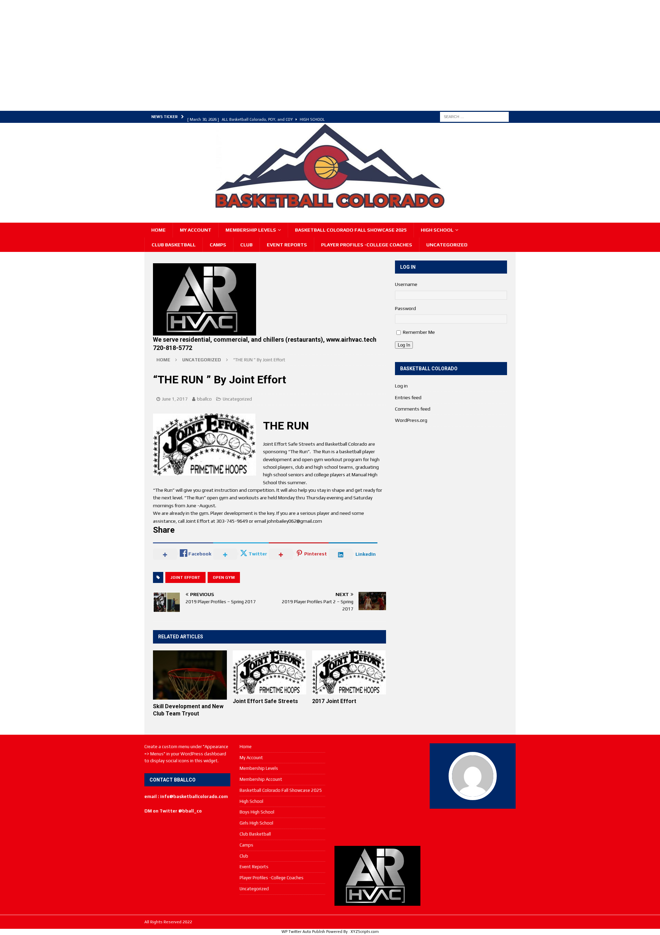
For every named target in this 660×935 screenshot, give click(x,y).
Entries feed (408, 397)
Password (405, 308)
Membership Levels (251, 230)
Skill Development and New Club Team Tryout (188, 710)
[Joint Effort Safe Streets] (270, 672)
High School (437, 230)
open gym (224, 577)
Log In (404, 345)
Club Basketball (174, 244)
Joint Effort (185, 577)
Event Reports (287, 244)
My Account (195, 230)
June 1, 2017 (175, 399)
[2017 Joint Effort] (349, 672)
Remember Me (419, 332)
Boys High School (257, 812)
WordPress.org (411, 420)
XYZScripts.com (365, 931)
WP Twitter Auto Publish (303, 931)
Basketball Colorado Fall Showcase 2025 (351, 230)
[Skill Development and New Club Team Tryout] (190, 675)
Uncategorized (447, 244)
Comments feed (412, 409)
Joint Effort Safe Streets (265, 701)
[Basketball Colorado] (330, 205)
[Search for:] (474, 116)
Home (158, 230)
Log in (401, 386)
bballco (204, 399)
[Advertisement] (273, 54)
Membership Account (261, 779)
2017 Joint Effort (334, 701)
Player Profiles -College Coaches (366, 244)
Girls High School (256, 823)
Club (246, 244)
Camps (218, 244)
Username (406, 284)
